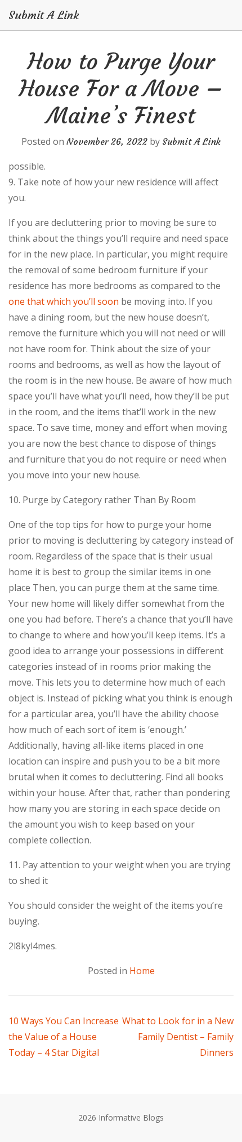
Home (142, 971)
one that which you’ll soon (63, 301)
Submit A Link (43, 15)
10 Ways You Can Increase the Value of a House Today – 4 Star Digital (63, 1037)
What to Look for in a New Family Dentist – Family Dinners (178, 1037)
